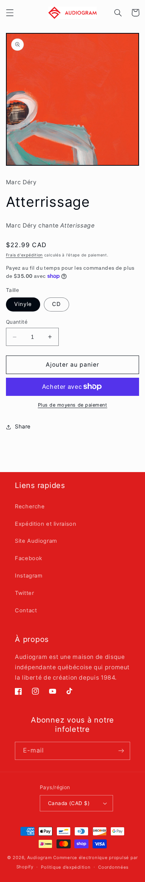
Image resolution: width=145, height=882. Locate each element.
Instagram (29, 575)
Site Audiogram (36, 541)
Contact (26, 610)
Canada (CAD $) (69, 803)
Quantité (17, 322)
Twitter (24, 593)
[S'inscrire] (121, 751)
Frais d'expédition (24, 255)
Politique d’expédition (65, 867)
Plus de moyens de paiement (72, 405)
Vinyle (23, 304)
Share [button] (23, 426)
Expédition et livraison (46, 524)
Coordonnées (113, 867)
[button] (9, 12)
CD (56, 304)
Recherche (30, 506)
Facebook (28, 558)
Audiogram (39, 857)
